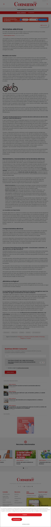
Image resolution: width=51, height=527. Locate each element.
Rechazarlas (16, 519)
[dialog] (25, 516)
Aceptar (25, 514)
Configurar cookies (26, 524)
